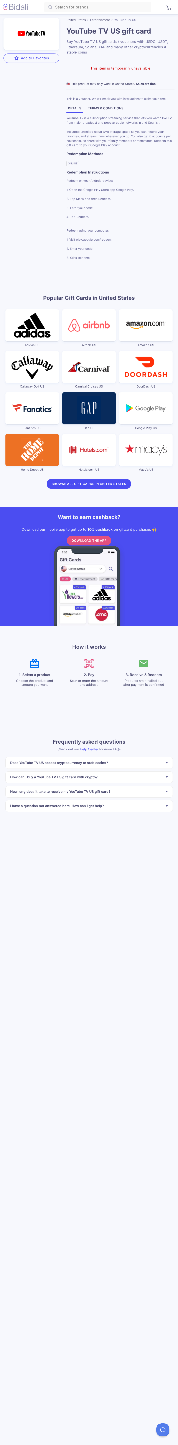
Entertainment (100, 20)
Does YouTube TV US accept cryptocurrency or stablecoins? (59, 763)
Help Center (89, 749)
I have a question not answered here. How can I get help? (57, 806)
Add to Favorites (35, 58)
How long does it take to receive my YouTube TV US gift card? (60, 792)
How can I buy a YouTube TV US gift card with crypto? (53, 777)
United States (76, 20)
